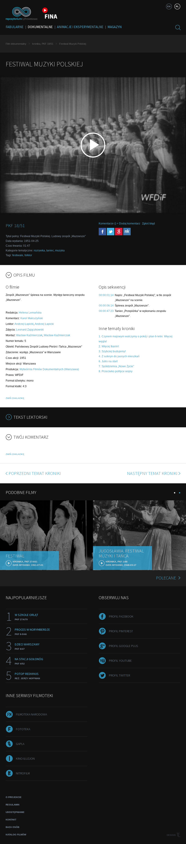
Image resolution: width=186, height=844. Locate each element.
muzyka (60, 250)
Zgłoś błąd (148, 223)
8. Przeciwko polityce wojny (115, 371)
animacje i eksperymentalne (80, 27)
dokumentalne (40, 27)
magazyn (115, 27)
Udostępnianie (15, 812)
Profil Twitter (119, 675)
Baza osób (12, 827)
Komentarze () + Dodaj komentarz (119, 223)
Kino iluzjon (25, 758)
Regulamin (12, 804)
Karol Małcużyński (31, 318)
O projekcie (14, 797)
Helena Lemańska (30, 312)
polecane (166, 578)
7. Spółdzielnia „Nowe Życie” (116, 366)
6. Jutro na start (108, 361)
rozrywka (39, 250)
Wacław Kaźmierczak (29, 335)
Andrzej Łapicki (24, 324)
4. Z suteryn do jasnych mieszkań (119, 356)
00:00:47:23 (106, 311)
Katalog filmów (16, 834)
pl (177, 6)
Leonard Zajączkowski (30, 329)
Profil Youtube (120, 661)
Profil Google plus (123, 646)
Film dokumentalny (16, 43)
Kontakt (11, 819)
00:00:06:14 (106, 305)
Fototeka (23, 729)
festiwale (17, 255)
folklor (28, 255)
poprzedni (35, 473)
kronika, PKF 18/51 (42, 43)
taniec (50, 250)
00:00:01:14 (106, 295)
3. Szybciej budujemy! (112, 351)
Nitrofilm (23, 773)
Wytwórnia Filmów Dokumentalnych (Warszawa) (49, 369)
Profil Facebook (121, 616)
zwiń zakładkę (15, 398)
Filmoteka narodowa (31, 714)
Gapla (20, 744)
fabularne (14, 27)
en (168, 6)
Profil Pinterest (121, 631)
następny (152, 473)
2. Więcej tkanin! (109, 346)
